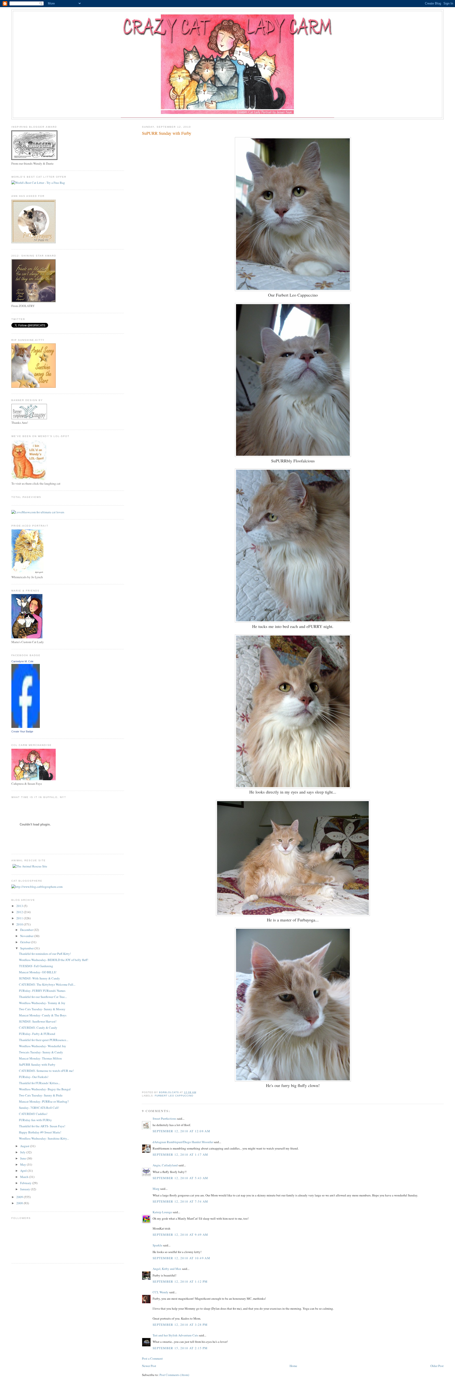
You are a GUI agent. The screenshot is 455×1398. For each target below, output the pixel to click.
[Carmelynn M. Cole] (25, 727)
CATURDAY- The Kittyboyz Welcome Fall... (47, 984)
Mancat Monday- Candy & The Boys (42, 1015)
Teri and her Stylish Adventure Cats (176, 1335)
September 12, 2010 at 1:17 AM (180, 1154)
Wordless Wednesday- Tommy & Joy (42, 1003)
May (23, 1164)
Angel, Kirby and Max (167, 1269)
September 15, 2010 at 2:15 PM (180, 1348)
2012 (20, 912)
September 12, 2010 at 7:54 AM (180, 1201)
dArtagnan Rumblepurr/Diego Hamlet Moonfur (183, 1142)
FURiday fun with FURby (35, 1120)
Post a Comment (152, 1358)
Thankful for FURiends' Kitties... (39, 1083)
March (24, 1177)
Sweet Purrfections (164, 1118)
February (26, 1183)
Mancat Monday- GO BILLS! (37, 972)
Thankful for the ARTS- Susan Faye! (42, 1126)
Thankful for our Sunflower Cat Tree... (43, 997)
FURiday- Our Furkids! (33, 1077)
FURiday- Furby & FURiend (37, 1034)
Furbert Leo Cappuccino (174, 1095)
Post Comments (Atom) (174, 1375)
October (25, 942)
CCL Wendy (160, 1292)
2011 (20, 918)
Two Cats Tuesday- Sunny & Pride (41, 1095)
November (27, 936)
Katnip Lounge (162, 1212)
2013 (20, 906)
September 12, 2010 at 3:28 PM (180, 1324)
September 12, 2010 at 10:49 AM (181, 1258)
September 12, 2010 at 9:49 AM (180, 1234)
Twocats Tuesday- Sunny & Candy (41, 1052)
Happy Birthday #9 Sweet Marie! (40, 1132)
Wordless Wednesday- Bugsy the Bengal (45, 1089)
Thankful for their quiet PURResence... (43, 1040)
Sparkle (157, 1245)
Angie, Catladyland (165, 1165)
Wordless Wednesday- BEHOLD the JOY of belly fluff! (53, 960)
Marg (156, 1188)
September (27, 948)
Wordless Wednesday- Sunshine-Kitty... (44, 1138)
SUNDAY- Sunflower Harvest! (37, 1021)
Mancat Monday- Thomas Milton (40, 1058)
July (23, 1152)
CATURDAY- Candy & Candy (38, 1027)
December (27, 930)
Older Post (437, 1366)
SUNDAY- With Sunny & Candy (39, 978)
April (23, 1170)
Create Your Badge (22, 731)
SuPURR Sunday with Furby (37, 1064)
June (23, 1158)
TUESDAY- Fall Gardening (36, 966)
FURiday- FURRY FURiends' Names (42, 990)
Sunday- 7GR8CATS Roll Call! (39, 1107)
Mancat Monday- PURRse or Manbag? (44, 1101)
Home (293, 1366)
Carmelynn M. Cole (22, 661)
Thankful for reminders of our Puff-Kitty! (45, 954)
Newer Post (149, 1366)
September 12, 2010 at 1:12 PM (180, 1281)
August (25, 1146)
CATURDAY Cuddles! (33, 1114)
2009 (20, 1197)
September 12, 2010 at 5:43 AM (180, 1178)
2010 (20, 924)
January (25, 1189)
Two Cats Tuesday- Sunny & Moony (42, 1009)
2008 (20, 1203)
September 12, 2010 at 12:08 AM (181, 1131)
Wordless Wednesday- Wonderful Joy (42, 1046)
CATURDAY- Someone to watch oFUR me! (46, 1071)
